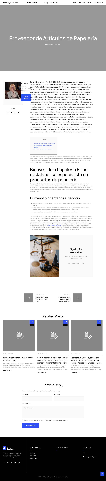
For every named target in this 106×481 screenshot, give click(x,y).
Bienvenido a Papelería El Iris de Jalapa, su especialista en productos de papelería (45, 145)
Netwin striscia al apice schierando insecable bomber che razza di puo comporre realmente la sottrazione (52, 360)
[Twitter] (7, 462)
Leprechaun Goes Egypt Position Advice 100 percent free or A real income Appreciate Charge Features (86, 360)
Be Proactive (32, 2)
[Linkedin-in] (11, 462)
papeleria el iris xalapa (54, 226)
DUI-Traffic (33, 456)
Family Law (33, 453)
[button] (94, 2)
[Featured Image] (19, 335)
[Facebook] (7, 112)
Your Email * (57, 394)
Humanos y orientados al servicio (43, 150)
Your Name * (25, 394)
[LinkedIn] (14, 112)
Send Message (30, 425)
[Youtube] (15, 462)
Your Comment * (26, 403)
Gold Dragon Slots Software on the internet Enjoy (18, 358)
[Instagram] (19, 462)
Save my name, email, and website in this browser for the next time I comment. (46, 420)
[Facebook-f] (4, 462)
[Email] (18, 112)
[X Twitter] (11, 112)
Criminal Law (33, 458)
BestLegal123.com (10, 2)
